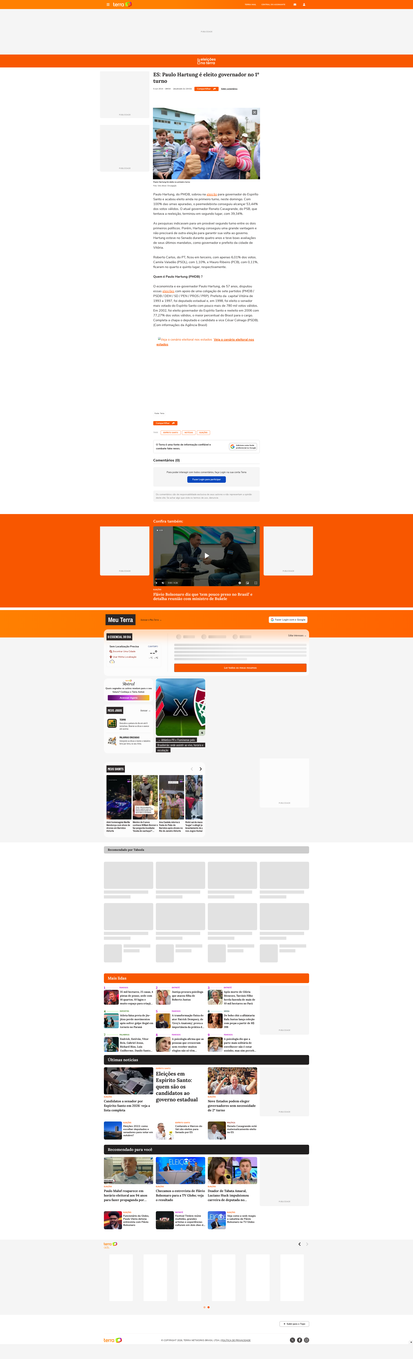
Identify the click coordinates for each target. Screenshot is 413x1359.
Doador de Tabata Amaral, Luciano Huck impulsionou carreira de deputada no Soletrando (228, 1195)
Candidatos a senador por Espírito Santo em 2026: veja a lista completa (127, 1105)
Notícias (189, 432)
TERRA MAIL (250, 4)
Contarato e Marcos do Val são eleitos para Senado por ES (188, 1129)
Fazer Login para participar (206, 479)
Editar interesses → (297, 635)
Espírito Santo (170, 432)
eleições (168, 291)
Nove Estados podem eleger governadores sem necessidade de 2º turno (232, 1105)
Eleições (203, 432)
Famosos (123, 987)
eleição (212, 194)
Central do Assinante (273, 4)
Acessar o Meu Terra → (151, 619)
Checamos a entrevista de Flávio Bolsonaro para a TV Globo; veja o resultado (180, 1195)
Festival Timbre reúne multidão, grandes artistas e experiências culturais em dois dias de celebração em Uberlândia (190, 1220)
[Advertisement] (284, 1131)
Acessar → (146, 710)
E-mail (295, 4)
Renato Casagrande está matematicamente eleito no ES (242, 1129)
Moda (226, 1011)
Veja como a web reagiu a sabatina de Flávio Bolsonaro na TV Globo (241, 1219)
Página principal (122, 4)
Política (231, 1123)
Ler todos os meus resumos (240, 668)
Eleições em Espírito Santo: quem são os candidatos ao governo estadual (177, 1087)
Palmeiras (124, 1035)
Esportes (124, 1011)
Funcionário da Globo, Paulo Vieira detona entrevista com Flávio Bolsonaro (136, 1220)
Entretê (176, 987)
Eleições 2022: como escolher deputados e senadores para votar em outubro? (138, 1131)
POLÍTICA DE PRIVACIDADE (236, 1340)
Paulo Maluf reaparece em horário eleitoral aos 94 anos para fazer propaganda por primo (125, 1195)
